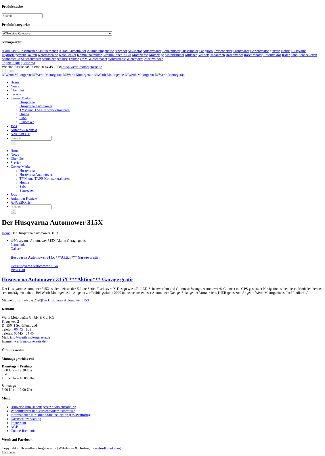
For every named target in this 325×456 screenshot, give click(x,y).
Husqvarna (298, 51)
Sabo (294, 55)
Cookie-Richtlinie (23, 431)
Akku (6, 51)
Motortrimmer (174, 55)
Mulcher (191, 55)
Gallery (16, 248)
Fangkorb (206, 51)
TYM (84, 59)
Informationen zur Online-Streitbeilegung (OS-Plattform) (50, 415)
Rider (286, 55)
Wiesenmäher (97, 59)
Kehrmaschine (48, 55)
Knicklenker (67, 55)
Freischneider (223, 51)
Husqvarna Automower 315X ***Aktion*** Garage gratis (54, 257)
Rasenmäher (234, 55)
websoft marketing (108, 448)
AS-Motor (135, 51)
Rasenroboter (253, 55)
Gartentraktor (259, 51)
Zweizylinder (153, 59)
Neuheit (203, 55)
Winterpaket (134, 59)
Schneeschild (11, 59)
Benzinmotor (171, 51)
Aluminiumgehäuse (100, 51)
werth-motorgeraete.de (30, 341)
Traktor (74, 59)
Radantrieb (217, 55)
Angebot (121, 51)
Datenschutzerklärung (26, 419)
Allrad (63, 51)
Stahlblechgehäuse (55, 59)
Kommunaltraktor (89, 55)
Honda (285, 51)
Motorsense (140, 55)
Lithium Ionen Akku (117, 55)
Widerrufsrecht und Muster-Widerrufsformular (43, 411)
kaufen (32, 55)
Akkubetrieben (47, 51)
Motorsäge (156, 55)
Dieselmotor (189, 51)
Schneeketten (307, 55)
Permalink (18, 244)
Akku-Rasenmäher (23, 51)
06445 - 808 (22, 329)
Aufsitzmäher (152, 51)
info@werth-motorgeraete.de (82, 67)
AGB (14, 427)
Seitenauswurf (31, 59)
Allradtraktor (77, 51)
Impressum (18, 423)
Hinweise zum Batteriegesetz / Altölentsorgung (43, 407)
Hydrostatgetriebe (14, 55)
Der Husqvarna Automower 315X (34, 266)
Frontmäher (241, 51)
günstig (275, 51)
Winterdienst (117, 59)
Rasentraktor (272, 55)
